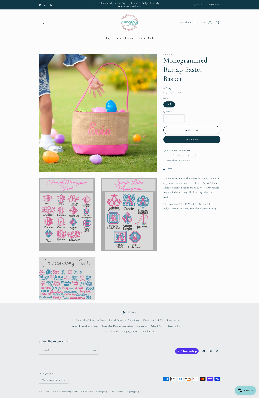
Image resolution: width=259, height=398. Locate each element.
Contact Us (141, 326)
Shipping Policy (129, 331)
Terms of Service (176, 326)
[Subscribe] (94, 351)
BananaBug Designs (53, 391)
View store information (178, 159)
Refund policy (147, 331)
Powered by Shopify (70, 391)
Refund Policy (157, 326)
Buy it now (192, 139)
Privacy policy (101, 391)
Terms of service (117, 391)
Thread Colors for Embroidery (124, 320)
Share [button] (169, 168)
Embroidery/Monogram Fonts (91, 320)
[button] (42, 22)
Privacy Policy (111, 331)
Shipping (167, 93)
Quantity (167, 111)
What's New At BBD (153, 320)
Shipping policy (133, 391)
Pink (169, 104)
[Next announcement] (165, 5)
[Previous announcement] (94, 5)
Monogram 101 (173, 320)
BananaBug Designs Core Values (117, 326)
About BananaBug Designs (85, 326)
